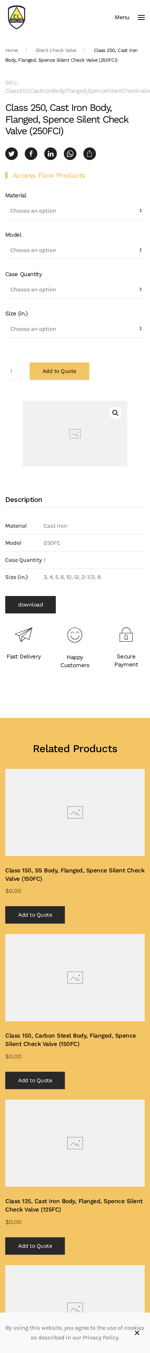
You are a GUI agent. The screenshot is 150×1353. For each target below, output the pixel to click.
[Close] (137, 1332)
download (30, 605)
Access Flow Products (49, 175)
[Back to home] (16, 17)
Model (13, 234)
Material (15, 195)
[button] (130, 17)
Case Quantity (23, 274)
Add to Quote (59, 371)
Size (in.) (16, 313)
